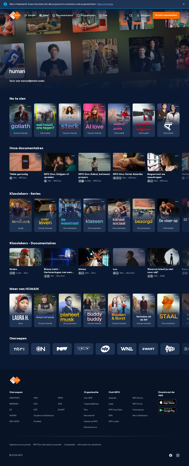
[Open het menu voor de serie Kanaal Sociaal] (127, 201)
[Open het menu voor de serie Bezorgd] (152, 201)
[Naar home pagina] (15, 15)
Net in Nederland (140, 416)
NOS (36, 404)
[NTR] (19, 349)
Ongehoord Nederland (44, 416)
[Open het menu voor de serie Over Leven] (53, 201)
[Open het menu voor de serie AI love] (103, 106)
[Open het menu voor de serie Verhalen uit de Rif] (152, 296)
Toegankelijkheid (91, 404)
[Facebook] (170, 456)
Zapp (111, 404)
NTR (35, 410)
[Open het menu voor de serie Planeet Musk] (78, 296)
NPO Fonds (137, 404)
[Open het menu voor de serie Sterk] (78, 106)
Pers (86, 410)
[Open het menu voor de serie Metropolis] (127, 106)
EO (10, 410)
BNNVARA (13, 404)
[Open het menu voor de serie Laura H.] (29, 296)
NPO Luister (114, 421)
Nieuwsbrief (89, 416)
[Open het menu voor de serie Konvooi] (53, 296)
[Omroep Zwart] (148, 349)
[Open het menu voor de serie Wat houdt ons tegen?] (53, 106)
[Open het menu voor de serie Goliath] (29, 106)
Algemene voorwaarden (20, 445)
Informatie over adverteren (89, 445)
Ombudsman (138, 410)
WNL (60, 404)
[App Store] (167, 402)
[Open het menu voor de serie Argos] (177, 106)
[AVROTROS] (170, 349)
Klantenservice (90, 427)
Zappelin (113, 398)
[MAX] (105, 349)
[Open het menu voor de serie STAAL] (177, 296)
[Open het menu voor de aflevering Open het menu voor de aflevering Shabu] (38, 251)
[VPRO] (83, 349)
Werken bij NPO (91, 421)
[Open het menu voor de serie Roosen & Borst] (127, 296)
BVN (111, 416)
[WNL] (126, 349)
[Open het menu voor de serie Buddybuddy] (103, 296)
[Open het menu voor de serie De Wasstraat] (78, 201)
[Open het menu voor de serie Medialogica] (152, 106)
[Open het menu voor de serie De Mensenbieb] (29, 201)
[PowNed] (62, 349)
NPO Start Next (115, 410)
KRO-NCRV (14, 421)
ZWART (61, 410)
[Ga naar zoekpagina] (131, 15)
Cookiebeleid (69, 445)
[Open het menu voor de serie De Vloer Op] (177, 201)
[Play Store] (167, 410)
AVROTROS (14, 398)
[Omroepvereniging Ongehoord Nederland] (40, 349)
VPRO (60, 398)
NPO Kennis (138, 398)
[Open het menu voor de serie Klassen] (103, 201)
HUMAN (12, 416)
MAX (36, 398)
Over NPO (88, 398)
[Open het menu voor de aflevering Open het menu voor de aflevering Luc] (142, 251)
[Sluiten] (183, 4)
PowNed (37, 421)
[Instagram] (178, 456)
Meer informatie (105, 4)
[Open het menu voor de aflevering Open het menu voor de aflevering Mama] (107, 251)
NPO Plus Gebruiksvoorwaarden (47, 445)
